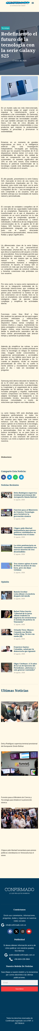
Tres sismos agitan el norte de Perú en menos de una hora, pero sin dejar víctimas (25, 566)
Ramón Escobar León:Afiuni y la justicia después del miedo (24, 594)
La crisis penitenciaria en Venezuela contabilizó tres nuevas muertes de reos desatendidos (25, 548)
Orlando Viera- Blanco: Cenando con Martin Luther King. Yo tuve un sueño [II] (24, 633)
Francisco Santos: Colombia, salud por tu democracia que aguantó (24, 649)
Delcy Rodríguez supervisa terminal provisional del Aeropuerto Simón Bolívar (25, 495)
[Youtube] (29, 931)
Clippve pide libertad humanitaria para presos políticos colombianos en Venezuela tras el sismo (25, 531)
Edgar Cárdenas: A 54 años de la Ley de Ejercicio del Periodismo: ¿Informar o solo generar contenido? (25, 666)
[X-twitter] (16, 931)
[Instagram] (22, 931)
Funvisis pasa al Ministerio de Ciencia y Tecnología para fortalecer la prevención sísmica (26, 513)
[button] (33, 3)
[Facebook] (10, 931)
